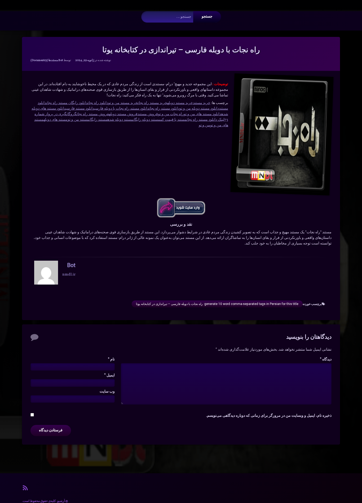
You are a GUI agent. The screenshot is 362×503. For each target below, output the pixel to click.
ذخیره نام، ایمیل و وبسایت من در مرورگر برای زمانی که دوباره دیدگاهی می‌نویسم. (269, 415)
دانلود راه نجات (98, 103)
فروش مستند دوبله (123, 114)
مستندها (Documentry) (44, 60)
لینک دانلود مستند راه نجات (205, 119)
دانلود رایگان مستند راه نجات (67, 103)
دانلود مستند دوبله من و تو (199, 108)
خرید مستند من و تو (123, 103)
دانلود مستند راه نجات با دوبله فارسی (121, 108)
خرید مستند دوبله (180, 103)
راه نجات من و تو (171, 114)
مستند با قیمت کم (173, 119)
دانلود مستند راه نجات (164, 108)
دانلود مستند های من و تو (202, 114)
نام (111, 359)
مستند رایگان (98, 119)
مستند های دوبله (55, 119)
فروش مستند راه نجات (93, 114)
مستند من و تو (78, 119)
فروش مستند (148, 114)
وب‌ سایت (107, 391)
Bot (60, 60)
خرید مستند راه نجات (152, 103)
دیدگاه (326, 359)
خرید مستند (201, 103)
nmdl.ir (69, 274)
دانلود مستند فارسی (80, 108)
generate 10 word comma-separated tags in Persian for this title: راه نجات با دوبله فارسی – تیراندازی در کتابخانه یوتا (217, 304)
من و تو (204, 125)
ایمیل (109, 375)
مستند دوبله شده (120, 119)
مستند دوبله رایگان (146, 119)
